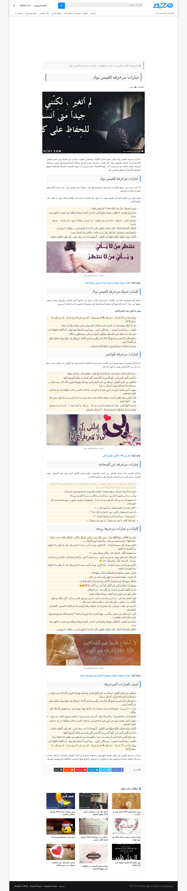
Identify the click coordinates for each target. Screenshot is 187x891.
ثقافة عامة (68, 13)
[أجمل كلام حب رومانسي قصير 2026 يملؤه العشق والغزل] (93, 801)
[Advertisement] (93, 38)
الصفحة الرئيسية (40, 6)
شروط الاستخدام (36, 886)
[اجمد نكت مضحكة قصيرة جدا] (60, 826)
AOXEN (141, 87)
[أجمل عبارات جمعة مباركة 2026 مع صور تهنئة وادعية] (126, 826)
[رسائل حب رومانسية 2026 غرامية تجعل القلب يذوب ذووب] (93, 826)
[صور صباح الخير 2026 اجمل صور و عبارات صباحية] (126, 801)
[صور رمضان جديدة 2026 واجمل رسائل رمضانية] (60, 801)
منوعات (20, 13)
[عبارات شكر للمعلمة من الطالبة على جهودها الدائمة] (93, 853)
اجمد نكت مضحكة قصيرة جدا (63, 837)
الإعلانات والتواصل (21, 886)
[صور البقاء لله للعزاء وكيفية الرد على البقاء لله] (126, 852)
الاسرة (93, 13)
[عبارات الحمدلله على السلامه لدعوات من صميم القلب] (60, 852)
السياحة (77, 13)
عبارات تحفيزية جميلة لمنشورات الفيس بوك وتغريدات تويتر (105, 675)
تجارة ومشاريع (31, 13)
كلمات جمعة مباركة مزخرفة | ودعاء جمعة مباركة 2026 (108, 283)
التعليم (85, 13)
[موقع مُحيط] (162, 6)
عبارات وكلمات (106, 65)
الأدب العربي (44, 13)
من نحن (62, 886)
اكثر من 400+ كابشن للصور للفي (117, 456)
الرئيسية (134, 65)
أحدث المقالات (25, 6)
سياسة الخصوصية (50, 886)
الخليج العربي (56, 13)
